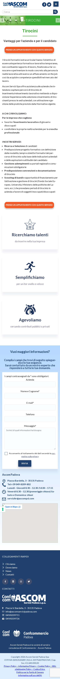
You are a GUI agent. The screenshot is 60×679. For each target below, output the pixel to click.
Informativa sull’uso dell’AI (30, 675)
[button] (2, 20)
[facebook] (44, 4)
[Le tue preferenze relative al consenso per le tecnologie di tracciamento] (3, 509)
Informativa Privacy (27, 666)
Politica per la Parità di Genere (30, 672)
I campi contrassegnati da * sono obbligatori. (26, 376)
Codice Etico (39, 669)
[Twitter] (29, 581)
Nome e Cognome (30, 391)
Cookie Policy (44, 666)
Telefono (30, 414)
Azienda (30, 379)
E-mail (30, 402)
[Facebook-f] (5, 581)
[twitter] (49, 4)
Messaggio (30, 425)
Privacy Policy (10, 666)
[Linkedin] (13, 581)
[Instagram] (21, 581)
